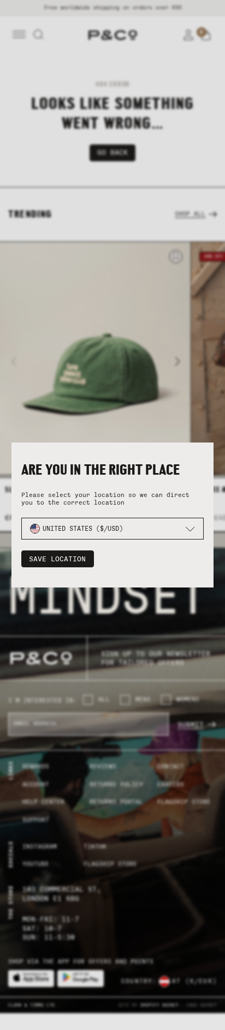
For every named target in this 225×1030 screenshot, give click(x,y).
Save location (57, 559)
